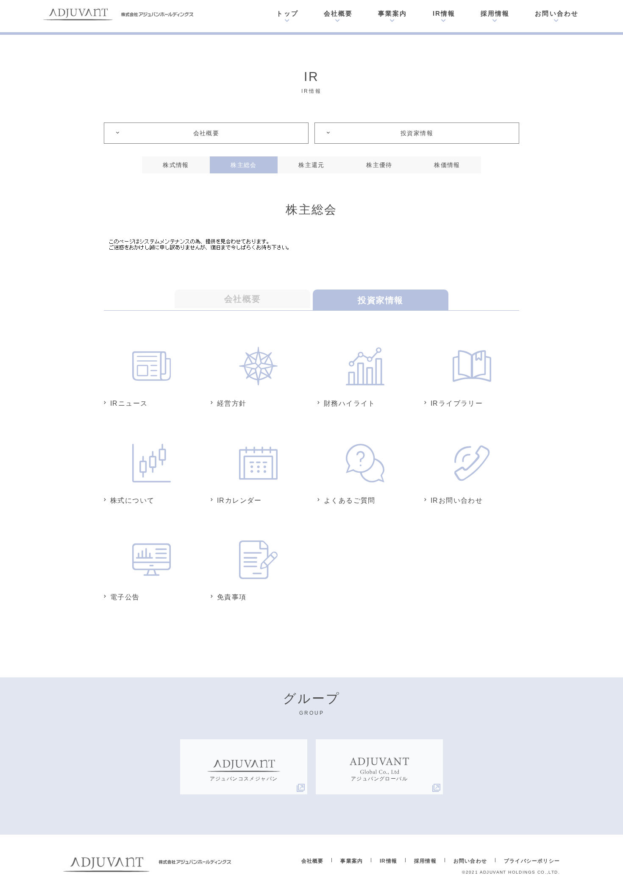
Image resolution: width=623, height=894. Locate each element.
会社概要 (338, 13)
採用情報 (495, 13)
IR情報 (444, 13)
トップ (287, 13)
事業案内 (392, 13)
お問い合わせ (556, 13)
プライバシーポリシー (532, 861)
